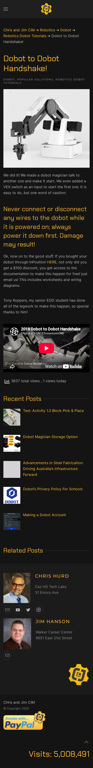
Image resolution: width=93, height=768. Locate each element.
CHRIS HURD (52, 576)
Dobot (9, 79)
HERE (52, 262)
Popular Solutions (35, 79)
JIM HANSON (53, 621)
